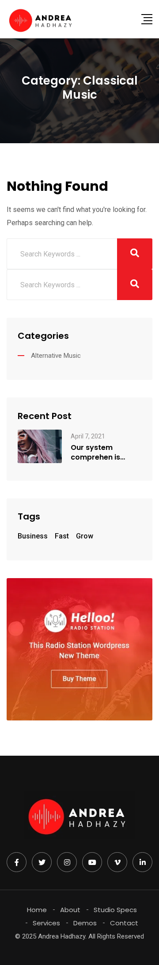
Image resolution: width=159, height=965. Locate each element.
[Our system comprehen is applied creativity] (40, 446)
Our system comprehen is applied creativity (103, 452)
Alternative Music (56, 356)
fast (62, 536)
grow (84, 536)
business (33, 536)
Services (46, 923)
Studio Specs (115, 909)
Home (37, 909)
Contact (124, 923)
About (70, 909)
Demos (85, 923)
